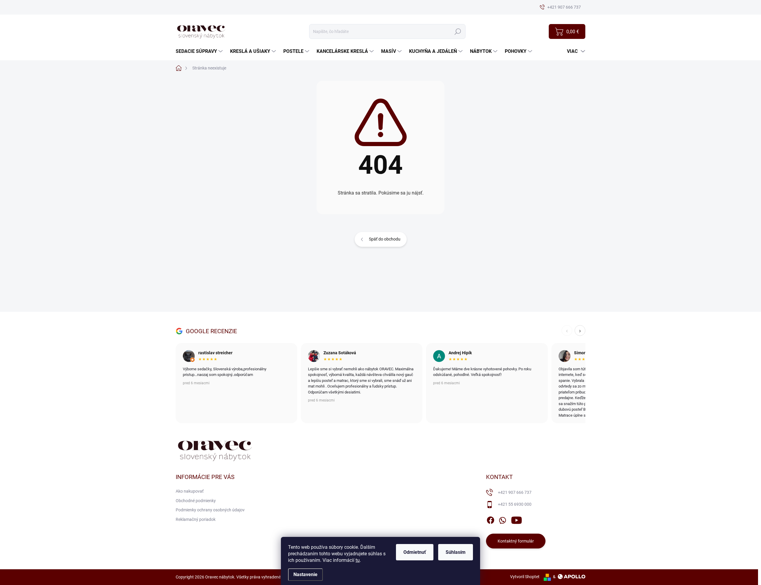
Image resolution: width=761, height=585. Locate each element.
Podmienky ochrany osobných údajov (210, 509)
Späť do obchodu (384, 239)
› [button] (580, 330)
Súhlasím (456, 552)
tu (358, 560)
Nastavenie (305, 574)
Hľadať (457, 31)
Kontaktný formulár (516, 541)
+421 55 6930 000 (515, 504)
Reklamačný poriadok (196, 519)
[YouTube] (516, 519)
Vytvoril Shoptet (525, 576)
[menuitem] (200, 51)
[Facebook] (490, 519)
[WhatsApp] (502, 519)
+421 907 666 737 (515, 492)
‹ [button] (567, 330)
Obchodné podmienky (196, 500)
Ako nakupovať (190, 491)
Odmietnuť (414, 552)
